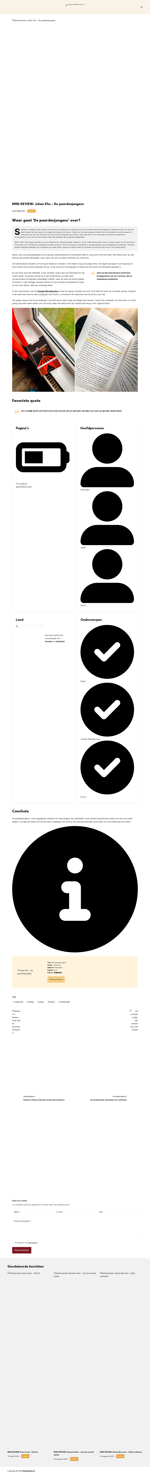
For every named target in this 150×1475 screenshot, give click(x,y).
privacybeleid (32, 1243)
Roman (51, 1002)
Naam (17, 1212)
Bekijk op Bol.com (56, 979)
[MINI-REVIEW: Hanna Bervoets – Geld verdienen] (121, 1360)
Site (101, 1212)
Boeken (31, 211)
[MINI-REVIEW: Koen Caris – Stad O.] (29, 1360)
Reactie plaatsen (22, 1250)
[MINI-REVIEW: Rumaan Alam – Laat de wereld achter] (75, 1360)
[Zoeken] (141, 7)
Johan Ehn (18, 1002)
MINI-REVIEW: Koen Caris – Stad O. (23, 1452)
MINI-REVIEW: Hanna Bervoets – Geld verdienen (121, 1452)
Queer (41, 1002)
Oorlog (30, 1002)
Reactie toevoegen (22, 1221)
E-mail (60, 1212)
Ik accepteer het (26, 1243)
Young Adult (64, 1002)
